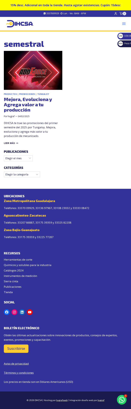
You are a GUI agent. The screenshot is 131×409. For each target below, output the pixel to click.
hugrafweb (62, 400)
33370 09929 (26, 208)
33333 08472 (81, 208)
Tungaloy (43, 94)
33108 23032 (61, 208)
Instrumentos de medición (20, 276)
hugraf (11, 116)
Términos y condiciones (19, 373)
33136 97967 (43, 208)
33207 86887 (26, 222)
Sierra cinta (11, 281)
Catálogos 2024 (13, 270)
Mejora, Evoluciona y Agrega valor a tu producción (28, 104)
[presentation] (33, 70)
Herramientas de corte (18, 259)
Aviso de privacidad (16, 363)
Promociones (27, 94)
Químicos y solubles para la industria (27, 265)
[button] (122, 400)
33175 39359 (43, 222)
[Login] (115, 13)
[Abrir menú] (123, 23)
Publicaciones (12, 287)
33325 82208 (63, 222)
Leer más (11, 143)
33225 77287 (45, 237)
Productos (10, 94)
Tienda (8, 292)
